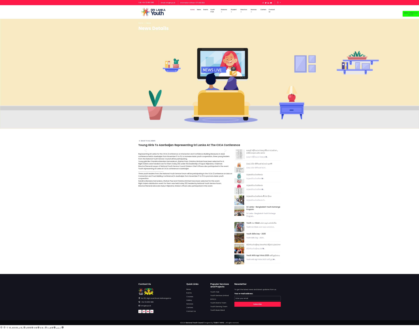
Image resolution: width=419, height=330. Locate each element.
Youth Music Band (217, 310)
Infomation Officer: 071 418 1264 (192, 3)
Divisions (224, 10)
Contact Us (191, 311)
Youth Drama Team (218, 303)
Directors (243, 10)
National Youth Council (194, 323)
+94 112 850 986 (147, 302)
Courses (189, 296)
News (199, 10)
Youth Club (212, 11)
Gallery (189, 300)
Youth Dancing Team (218, 306)
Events (205, 10)
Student (234, 10)
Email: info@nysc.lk (168, 3)
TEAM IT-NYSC (218, 323)
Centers (263, 10)
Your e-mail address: (243, 293)
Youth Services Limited (219, 295)
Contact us (272, 11)
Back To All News (148, 141)
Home (192, 10)
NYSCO (213, 299)
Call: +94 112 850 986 (146, 2)
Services (254, 10)
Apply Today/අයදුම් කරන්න (411, 14)
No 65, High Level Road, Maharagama (156, 298)
